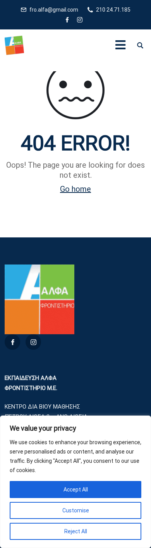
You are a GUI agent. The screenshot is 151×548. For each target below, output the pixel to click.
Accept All (75, 489)
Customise (75, 510)
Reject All (75, 531)
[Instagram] (79, 20)
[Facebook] (67, 20)
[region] (75, 482)
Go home (75, 189)
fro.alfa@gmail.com (53, 10)
